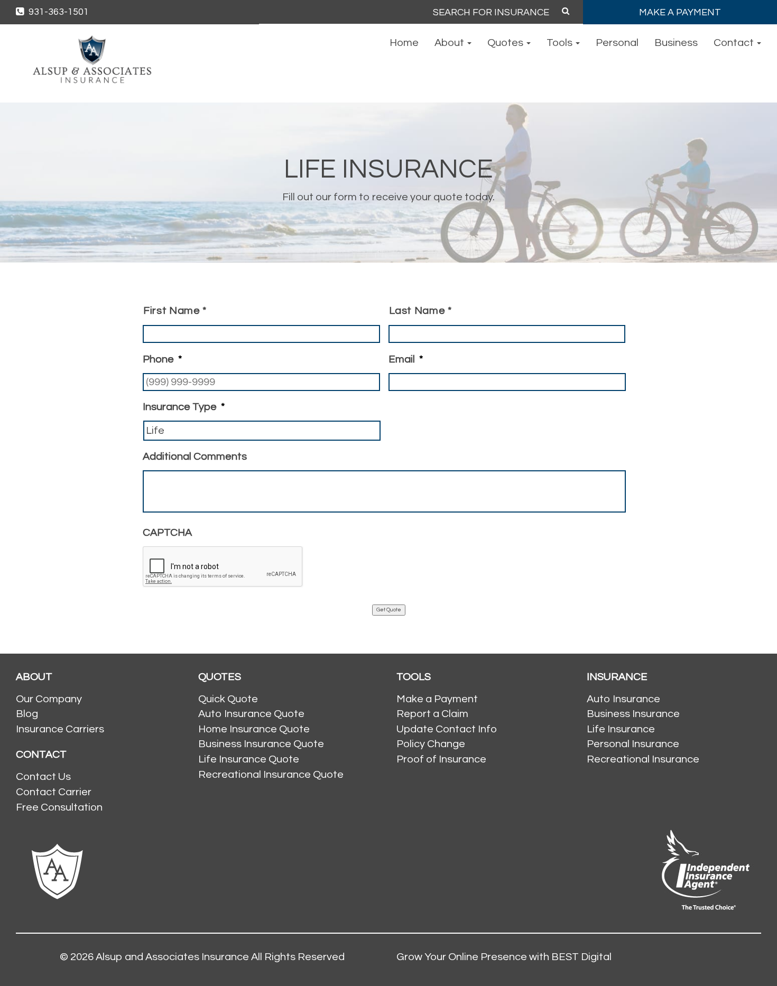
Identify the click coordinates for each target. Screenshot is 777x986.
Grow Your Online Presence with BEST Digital (504, 957)
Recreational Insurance (643, 759)
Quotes (506, 43)
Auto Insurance (623, 699)
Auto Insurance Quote (251, 714)
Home (404, 43)
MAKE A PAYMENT (680, 12)
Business (676, 43)
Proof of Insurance (441, 759)
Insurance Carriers (60, 729)
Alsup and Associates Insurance (172, 957)
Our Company (49, 699)
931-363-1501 (57, 12)
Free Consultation (59, 807)
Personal (617, 43)
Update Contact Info (446, 729)
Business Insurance (633, 714)
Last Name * (420, 310)
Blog (27, 714)
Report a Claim (432, 714)
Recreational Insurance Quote (271, 774)
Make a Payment (437, 699)
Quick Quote (228, 699)
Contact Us (43, 776)
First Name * (175, 310)
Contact (735, 43)
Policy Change (430, 744)
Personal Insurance (633, 744)
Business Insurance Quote (261, 744)
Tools (561, 43)
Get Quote (388, 609)
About (450, 43)
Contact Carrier (53, 792)
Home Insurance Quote (254, 729)
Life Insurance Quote (248, 759)
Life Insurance (621, 729)
